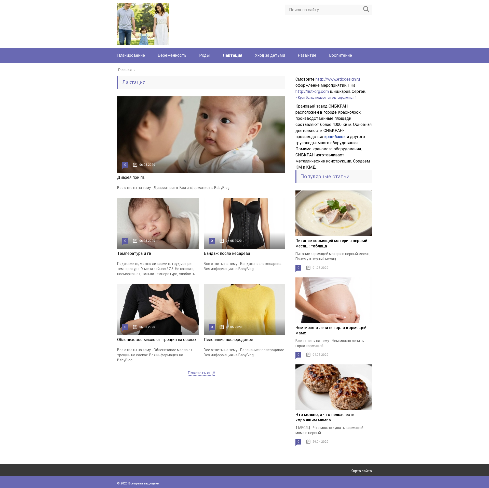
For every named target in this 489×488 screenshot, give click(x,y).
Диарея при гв (131, 177)
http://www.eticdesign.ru (338, 79)
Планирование (131, 55)
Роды (204, 55)
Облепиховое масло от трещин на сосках (156, 339)
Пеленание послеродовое (228, 339)
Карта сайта (361, 471)
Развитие (307, 55)
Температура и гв (134, 253)
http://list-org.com (312, 91)
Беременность (172, 55)
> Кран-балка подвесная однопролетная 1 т (327, 97)
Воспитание (340, 55)
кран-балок (335, 136)
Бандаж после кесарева (227, 253)
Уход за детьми (270, 55)
